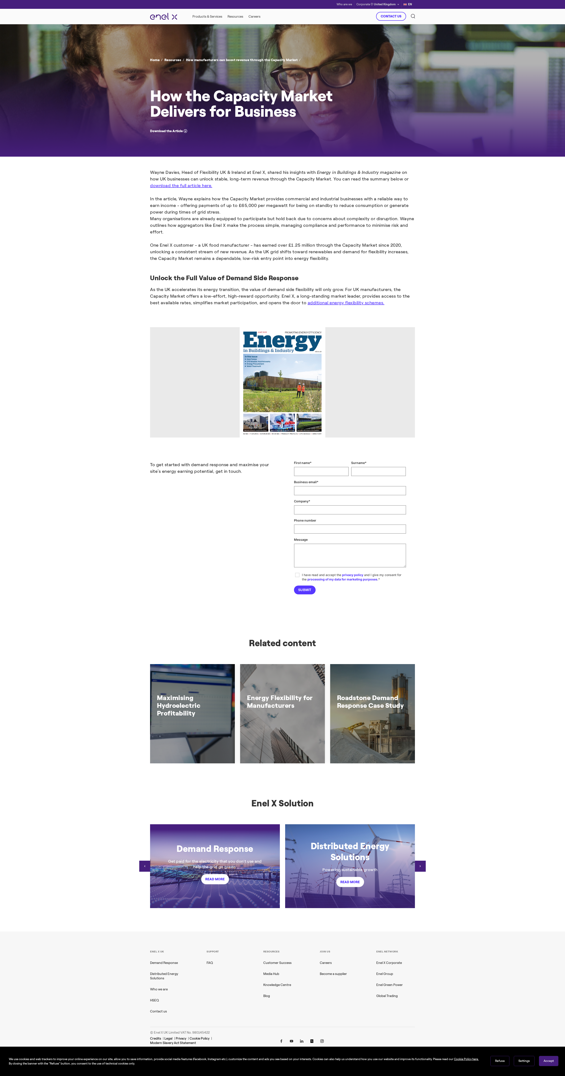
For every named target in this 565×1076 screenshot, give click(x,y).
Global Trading (387, 996)
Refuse (500, 1061)
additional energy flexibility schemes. (346, 302)
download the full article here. (181, 185)
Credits (155, 1038)
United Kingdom (385, 4)
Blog (266, 996)
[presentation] (144, 866)
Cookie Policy (199, 1038)
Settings (524, 1061)
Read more (215, 879)
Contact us (158, 1011)
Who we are (159, 989)
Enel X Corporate (389, 963)
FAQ (210, 963)
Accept (549, 1061)
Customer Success (277, 963)
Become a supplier (333, 974)
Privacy (181, 1038)
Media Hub (271, 974)
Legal (168, 1038)
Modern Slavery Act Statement (173, 1043)
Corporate (363, 4)
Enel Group (384, 974)
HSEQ (154, 1000)
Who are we (344, 4)
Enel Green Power (389, 985)
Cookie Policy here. (466, 1059)
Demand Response (164, 963)
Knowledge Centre (277, 985)
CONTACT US (391, 16)
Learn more (345, 102)
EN (410, 4)
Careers (326, 963)
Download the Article (166, 131)
